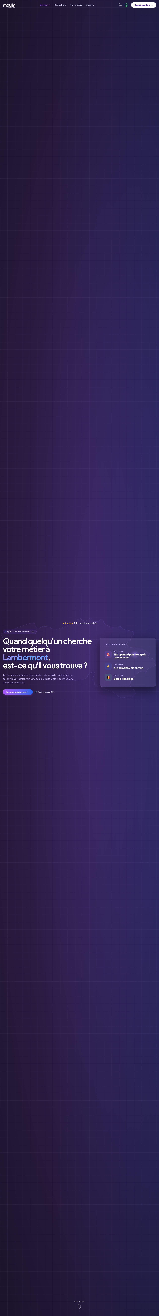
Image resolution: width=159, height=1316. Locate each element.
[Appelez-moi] (120, 5)
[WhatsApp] (126, 5)
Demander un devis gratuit (18, 692)
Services (44, 5)
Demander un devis (144, 5)
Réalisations (60, 5)
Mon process (76, 5)
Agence (90, 5)
